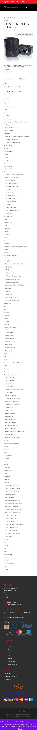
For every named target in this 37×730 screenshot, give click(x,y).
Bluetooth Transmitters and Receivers (17, 136)
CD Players (8, 267)
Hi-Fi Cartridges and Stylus (13, 276)
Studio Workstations (11, 527)
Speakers (8, 288)
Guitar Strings (9, 338)
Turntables (8, 213)
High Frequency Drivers (12, 398)
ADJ (5, 104)
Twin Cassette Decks (12, 297)
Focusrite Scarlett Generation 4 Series (15, 246)
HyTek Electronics (24, 714)
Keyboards (8, 344)
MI (9, 655)
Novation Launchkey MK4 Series (14, 363)
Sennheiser (7, 470)
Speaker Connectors (11, 139)
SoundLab (7, 476)
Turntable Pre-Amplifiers (13, 142)
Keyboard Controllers (12, 506)
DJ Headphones (10, 195)
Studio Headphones (11, 521)
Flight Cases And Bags (12, 210)
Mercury (6, 321)
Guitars (7, 341)
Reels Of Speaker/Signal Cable (14, 431)
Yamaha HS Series (9, 563)
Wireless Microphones (12, 437)
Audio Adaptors (10, 127)
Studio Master (8, 536)
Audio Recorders (10, 494)
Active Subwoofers (11, 258)
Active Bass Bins (10, 377)
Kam (5, 309)
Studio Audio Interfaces (12, 518)
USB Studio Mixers (11, 530)
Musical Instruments (10, 327)
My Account (9, 679)
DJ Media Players (10, 201)
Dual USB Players (10, 207)
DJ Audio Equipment (10, 172)
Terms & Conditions (11, 676)
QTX (5, 461)
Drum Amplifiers (10, 386)
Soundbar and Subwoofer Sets (14, 285)
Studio (10, 658)
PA (9, 652)
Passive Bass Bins (10, 419)
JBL (5, 306)
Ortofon (6, 372)
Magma (6, 318)
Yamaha (6, 560)
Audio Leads (9, 130)
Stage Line (7, 479)
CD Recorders (9, 497)
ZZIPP (6, 569)
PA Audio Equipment (10, 375)
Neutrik (6, 354)
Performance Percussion (11, 443)
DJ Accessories (10, 180)
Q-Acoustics (8, 455)
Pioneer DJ (7, 446)
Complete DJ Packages (12, 177)
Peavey (6, 440)
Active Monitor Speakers (13, 488)
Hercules (6, 252)
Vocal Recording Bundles (13, 533)
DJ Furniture (9, 192)
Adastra (6, 101)
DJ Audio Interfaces (11, 183)
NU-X (5, 366)
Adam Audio (7, 98)
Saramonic (7, 467)
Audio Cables (12, 661)
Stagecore (7, 482)
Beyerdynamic (8, 151)
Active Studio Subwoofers (13, 491)
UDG (5, 551)
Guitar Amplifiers (10, 395)
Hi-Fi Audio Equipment (10, 255)
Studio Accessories (11, 515)
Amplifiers (8, 261)
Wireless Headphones (12, 300)
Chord (6, 157)
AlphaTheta (7, 116)
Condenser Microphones (13, 500)
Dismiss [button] (20, 729)
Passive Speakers (10, 422)
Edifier (6, 219)
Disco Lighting (8, 166)
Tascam (6, 539)
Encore (6, 231)
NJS (5, 357)
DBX (5, 163)
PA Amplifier (9, 416)
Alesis (5, 113)
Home (5, 18)
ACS (5, 95)
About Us (8, 673)
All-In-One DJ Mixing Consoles (14, 174)
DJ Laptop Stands (10, 198)
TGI (5, 548)
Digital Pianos (9, 332)
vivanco (6, 557)
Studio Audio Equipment (15, 18)
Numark (6, 369)
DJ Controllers (9, 189)
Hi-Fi (9, 646)
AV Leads (8, 133)
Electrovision (8, 222)
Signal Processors (10, 434)
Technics (6, 545)
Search (22, 79)
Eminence (7, 228)
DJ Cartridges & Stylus (12, 186)
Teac (5, 542)
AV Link (6, 148)
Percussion (8, 350)
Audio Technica (8, 145)
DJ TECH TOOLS (9, 216)
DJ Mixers (8, 204)
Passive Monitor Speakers (13, 512)
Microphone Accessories (13, 404)
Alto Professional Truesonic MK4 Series (16, 122)
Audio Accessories (9, 125)
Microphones (9, 407)
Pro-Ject (6, 449)
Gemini (6, 249)
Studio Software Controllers (14, 524)
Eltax (5, 225)
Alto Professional (9, 119)
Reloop (6, 464)
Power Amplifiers (10, 428)
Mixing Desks (9, 410)
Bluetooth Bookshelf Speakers (14, 264)
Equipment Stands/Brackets (14, 389)
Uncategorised (8, 554)
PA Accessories (10, 413)
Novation (6, 359)
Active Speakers (10, 380)
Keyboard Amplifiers (11, 401)
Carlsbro (6, 154)
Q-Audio (6, 458)
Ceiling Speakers (10, 273)
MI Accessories (10, 347)
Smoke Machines (10, 169)
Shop (6, 644)
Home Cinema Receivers (12, 279)
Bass (6, 329)
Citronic (6, 160)
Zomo (5, 566)
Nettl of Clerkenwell (23, 716)
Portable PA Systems (11, 425)
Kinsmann (7, 312)
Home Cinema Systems (12, 282)
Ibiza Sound (7, 303)
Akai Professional (9, 107)
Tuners (7, 291)
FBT (5, 240)
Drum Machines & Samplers (13, 503)
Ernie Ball (6, 234)
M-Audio (6, 315)
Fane (5, 237)
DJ (9, 649)
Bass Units (8, 383)
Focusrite (7, 243)
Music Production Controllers (14, 509)
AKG (5, 110)
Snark (5, 473)
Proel (5, 452)
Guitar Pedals (9, 335)
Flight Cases (9, 392)
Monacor (6, 324)
